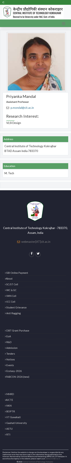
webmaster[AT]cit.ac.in (35, 241)
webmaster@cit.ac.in (52, 459)
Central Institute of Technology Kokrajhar (38, 462)
